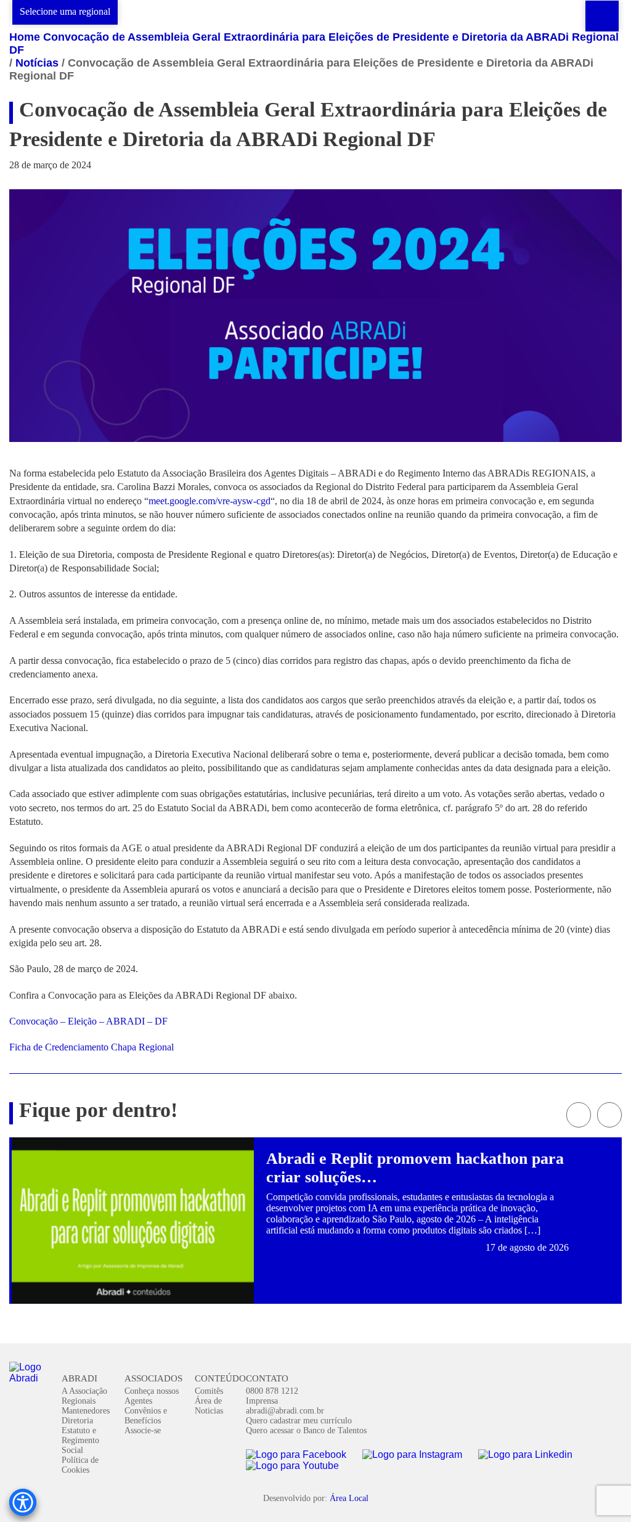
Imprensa (262, 1400)
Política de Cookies (80, 1465)
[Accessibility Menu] (22, 1502)
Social (72, 1450)
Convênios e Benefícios (145, 1415)
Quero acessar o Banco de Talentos (306, 1430)
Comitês (209, 1391)
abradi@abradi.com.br (285, 1410)
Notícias (37, 63)
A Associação (84, 1391)
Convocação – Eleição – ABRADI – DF (88, 1021)
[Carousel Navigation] (315, 1114)
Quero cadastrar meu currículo (299, 1420)
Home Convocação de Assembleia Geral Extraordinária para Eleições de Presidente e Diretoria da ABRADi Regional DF (314, 43)
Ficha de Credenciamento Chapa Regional (91, 1047)
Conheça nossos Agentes (151, 1395)
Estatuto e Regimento (80, 1435)
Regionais (79, 1400)
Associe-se (142, 1430)
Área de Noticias (209, 1405)
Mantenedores (86, 1410)
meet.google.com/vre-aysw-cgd (210, 501)
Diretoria (77, 1420)
